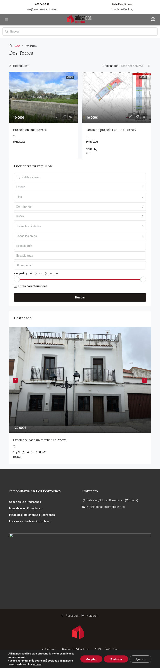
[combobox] (134, 66)
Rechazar (116, 659)
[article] (80, 395)
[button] (80, 286)
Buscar (80, 297)
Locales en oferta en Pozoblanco (30, 521)
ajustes (37, 664)
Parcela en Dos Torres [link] (30, 130)
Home (17, 45)
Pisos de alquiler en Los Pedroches (32, 514)
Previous (15, 380)
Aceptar (91, 659)
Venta (70, 77)
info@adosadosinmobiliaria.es (42, 9)
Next (144, 380)
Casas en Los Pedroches (25, 501)
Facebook (71, 615)
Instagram (92, 615)
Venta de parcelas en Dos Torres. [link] (111, 130)
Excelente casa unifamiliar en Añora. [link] (40, 440)
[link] (43, 97)
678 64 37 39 (42, 4)
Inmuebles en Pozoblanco (26, 508)
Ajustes (140, 659)
